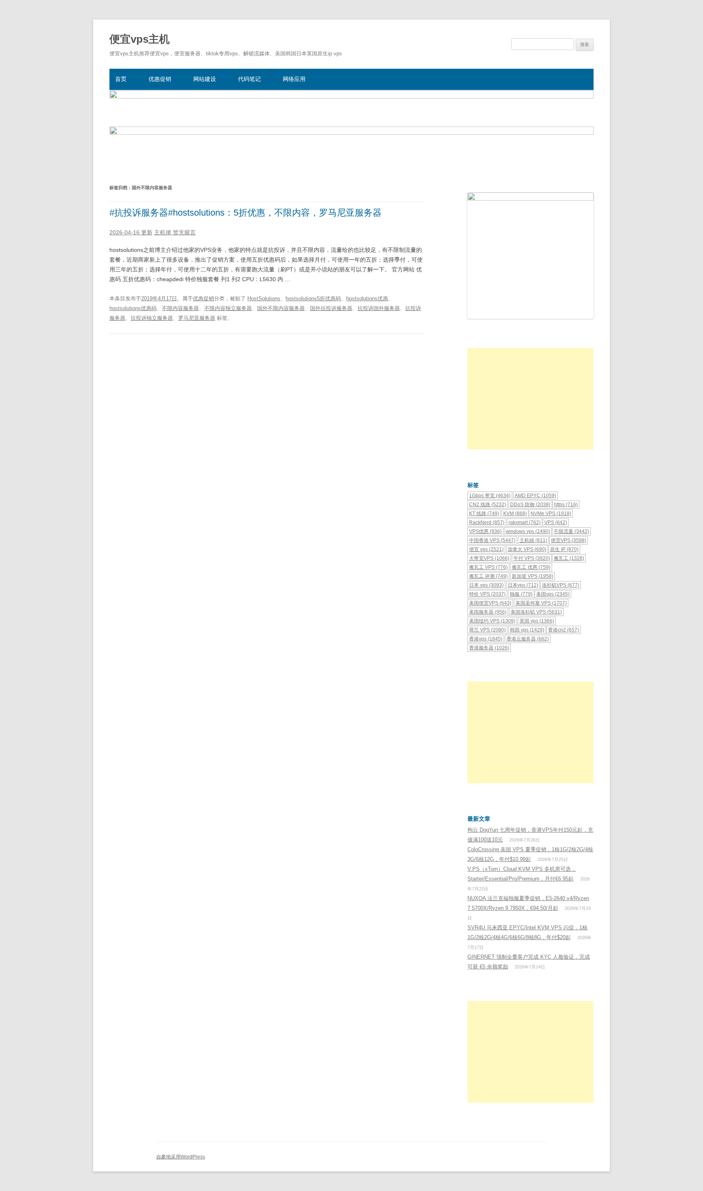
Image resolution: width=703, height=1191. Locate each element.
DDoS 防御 (530, 504)
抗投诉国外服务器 (379, 308)
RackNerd (486, 522)
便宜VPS (568, 540)
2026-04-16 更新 (131, 232)
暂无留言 (184, 232)
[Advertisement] (530, 399)
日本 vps (486, 585)
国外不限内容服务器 (281, 308)
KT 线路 (484, 513)
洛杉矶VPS (560, 585)
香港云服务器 (528, 639)
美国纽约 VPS (492, 621)
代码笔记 (249, 79)
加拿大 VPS (527, 549)
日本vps (523, 585)
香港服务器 (489, 648)
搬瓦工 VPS (488, 567)
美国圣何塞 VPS (541, 603)
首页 (121, 79)
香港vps (485, 639)
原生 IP (564, 549)
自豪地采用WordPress (180, 1157)
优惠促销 (159, 79)
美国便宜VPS (490, 603)
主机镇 (533, 540)
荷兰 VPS (487, 630)
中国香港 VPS (492, 540)
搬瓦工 (569, 558)
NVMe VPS (551, 513)
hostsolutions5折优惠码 (313, 298)
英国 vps (537, 621)
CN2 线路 (487, 504)
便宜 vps (486, 549)
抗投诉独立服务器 (152, 318)
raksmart (525, 522)
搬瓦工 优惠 (531, 567)
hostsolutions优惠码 (133, 308)
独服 (521, 594)
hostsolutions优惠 (367, 298)
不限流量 (571, 531)
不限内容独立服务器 (228, 308)
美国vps (553, 594)
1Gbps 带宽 (490, 495)
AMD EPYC (535, 495)
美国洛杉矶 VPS (536, 612)
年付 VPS (531, 558)
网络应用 (294, 79)
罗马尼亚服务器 (196, 318)
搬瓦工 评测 (488, 576)
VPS (555, 522)
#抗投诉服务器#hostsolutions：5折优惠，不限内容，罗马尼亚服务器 (245, 213)
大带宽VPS (489, 558)
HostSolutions (263, 298)
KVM (515, 513)
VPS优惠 (485, 531)
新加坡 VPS (532, 576)
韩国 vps (527, 630)
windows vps (528, 531)
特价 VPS (487, 594)
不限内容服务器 (180, 308)
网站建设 (204, 79)
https (566, 504)
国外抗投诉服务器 (331, 308)
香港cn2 (563, 630)
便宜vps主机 (139, 39)
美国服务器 (488, 612)
